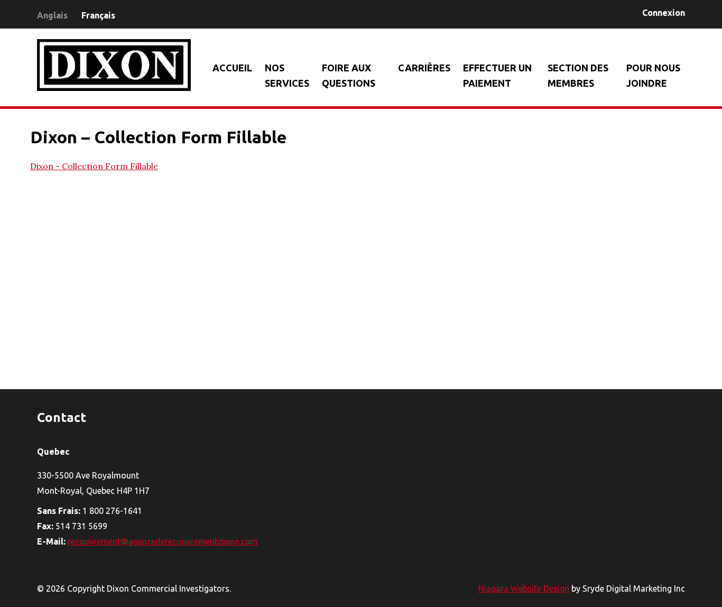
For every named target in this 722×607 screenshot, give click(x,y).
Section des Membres (578, 75)
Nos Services (287, 75)
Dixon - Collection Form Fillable (94, 166)
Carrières (424, 67)
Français (98, 15)
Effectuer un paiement (497, 75)
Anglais (52, 15)
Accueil (232, 67)
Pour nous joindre (653, 75)
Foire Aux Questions (348, 75)
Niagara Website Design (523, 588)
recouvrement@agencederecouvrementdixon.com (163, 541)
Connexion (663, 12)
